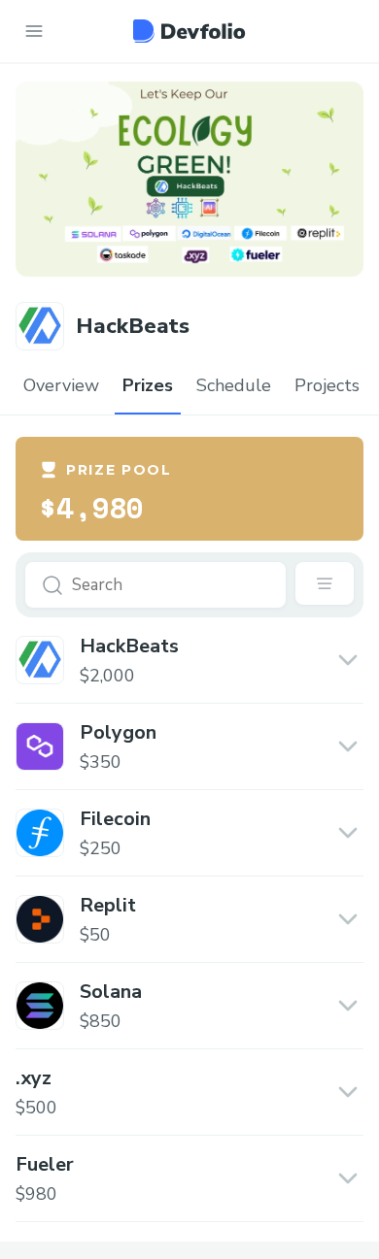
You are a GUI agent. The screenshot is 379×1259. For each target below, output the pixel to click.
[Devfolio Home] (189, 31)
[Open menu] (34, 31)
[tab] (61, 386)
